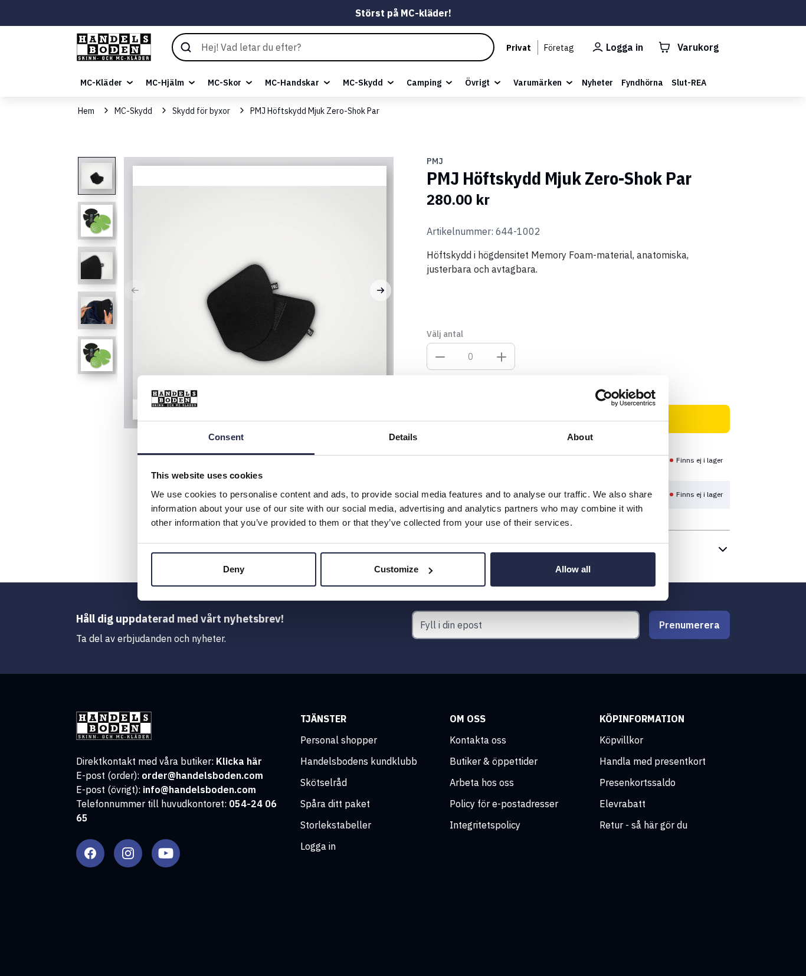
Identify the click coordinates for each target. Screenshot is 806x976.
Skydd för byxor (201, 111)
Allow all (573, 569)
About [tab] (580, 437)
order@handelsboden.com (202, 775)
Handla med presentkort (652, 761)
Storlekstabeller (335, 825)
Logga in (318, 846)
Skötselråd (323, 782)
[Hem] (114, 47)
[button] (135, 290)
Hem (86, 111)
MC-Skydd (363, 82)
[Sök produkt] (333, 47)
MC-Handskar (292, 82)
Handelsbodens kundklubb (358, 761)
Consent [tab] (226, 437)
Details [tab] (403, 437)
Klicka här (239, 761)
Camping (424, 82)
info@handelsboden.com (199, 789)
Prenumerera (689, 625)
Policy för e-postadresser (504, 804)
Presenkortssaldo (637, 782)
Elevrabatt (622, 804)
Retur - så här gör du (643, 825)
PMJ (435, 161)
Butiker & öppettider (494, 761)
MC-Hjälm (165, 82)
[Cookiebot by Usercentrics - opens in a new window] (604, 398)
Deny (233, 569)
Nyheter (597, 82)
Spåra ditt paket (335, 804)
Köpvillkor (621, 740)
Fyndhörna (642, 82)
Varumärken (537, 82)
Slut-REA (688, 82)
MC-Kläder (101, 82)
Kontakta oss (478, 740)
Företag (559, 47)
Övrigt (477, 82)
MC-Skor (224, 82)
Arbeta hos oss (482, 782)
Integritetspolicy (485, 825)
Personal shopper (338, 740)
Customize (396, 569)
